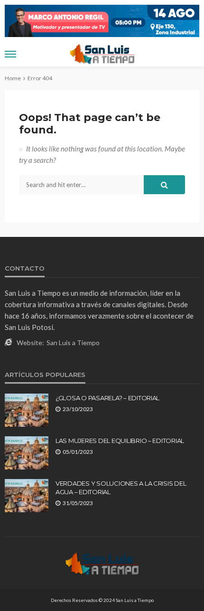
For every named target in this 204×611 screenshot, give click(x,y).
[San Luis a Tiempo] (102, 563)
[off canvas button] (10, 54)
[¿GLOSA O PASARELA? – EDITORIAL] (26, 410)
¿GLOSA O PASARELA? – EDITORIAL (107, 398)
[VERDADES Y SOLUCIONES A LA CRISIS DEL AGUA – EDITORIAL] (26, 495)
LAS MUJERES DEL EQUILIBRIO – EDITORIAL (120, 440)
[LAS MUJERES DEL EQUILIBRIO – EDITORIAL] (26, 453)
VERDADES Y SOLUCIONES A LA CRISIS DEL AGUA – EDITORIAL (121, 487)
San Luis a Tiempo (73, 342)
